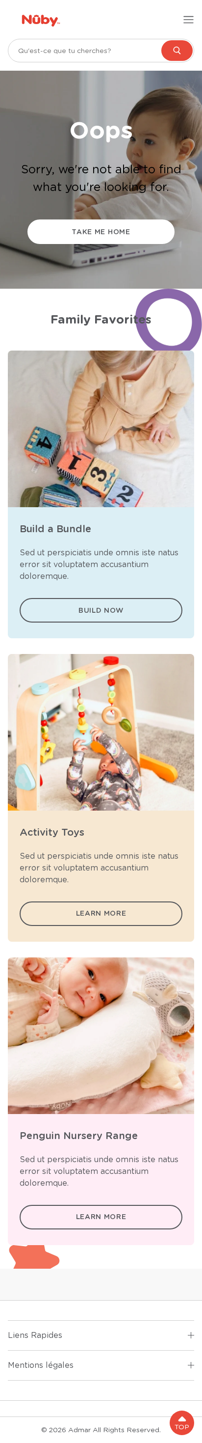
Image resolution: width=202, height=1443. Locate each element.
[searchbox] (101, 50)
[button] (182, 1423)
